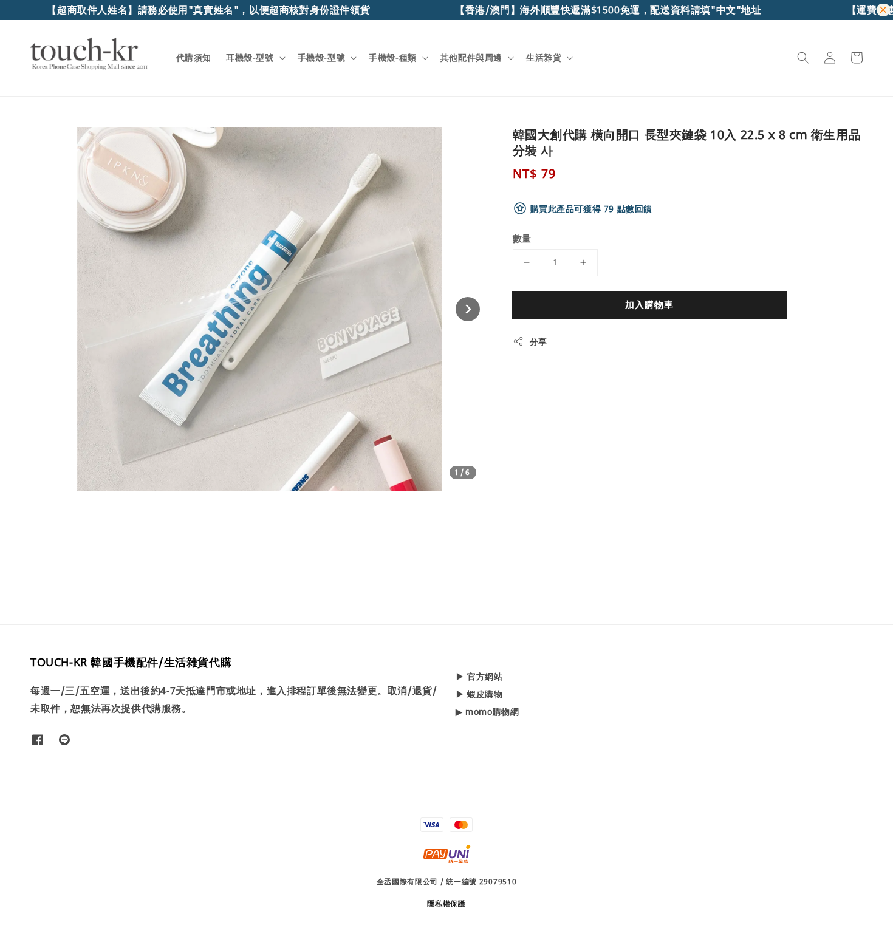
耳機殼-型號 (250, 57)
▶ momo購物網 (487, 711)
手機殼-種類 (393, 57)
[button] (803, 57)
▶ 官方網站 (479, 676)
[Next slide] (468, 309)
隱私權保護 (446, 903)
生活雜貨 (543, 57)
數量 (522, 238)
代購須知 (193, 57)
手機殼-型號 (322, 57)
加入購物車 (649, 304)
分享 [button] (538, 341)
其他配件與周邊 (471, 57)
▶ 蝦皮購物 (479, 694)
